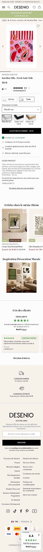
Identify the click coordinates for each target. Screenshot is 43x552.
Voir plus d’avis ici (21, 358)
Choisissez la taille (9, 105)
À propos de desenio (12, 459)
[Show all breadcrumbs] (4, 20)
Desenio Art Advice (30, 459)
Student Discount (13, 489)
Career (17, 471)
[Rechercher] (8, 7)
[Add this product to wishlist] (38, 26)
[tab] (5, 71)
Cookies (26, 478)
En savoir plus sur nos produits (21, 188)
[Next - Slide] (40, 46)
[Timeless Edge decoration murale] (21, 277)
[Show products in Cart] (39, 7)
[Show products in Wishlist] (34, 7)
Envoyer (21, 442)
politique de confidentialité (21, 448)
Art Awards (15, 500)
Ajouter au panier (21, 131)
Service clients (29, 463)
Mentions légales (13, 467)
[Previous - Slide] (3, 46)
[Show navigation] (3, 7)
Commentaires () (19, 90)
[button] (31, 541)
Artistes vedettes (17, 20)
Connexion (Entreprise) (11, 504)
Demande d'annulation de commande (32, 490)
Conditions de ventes (31, 474)
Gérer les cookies (30, 495)
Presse (17, 463)
